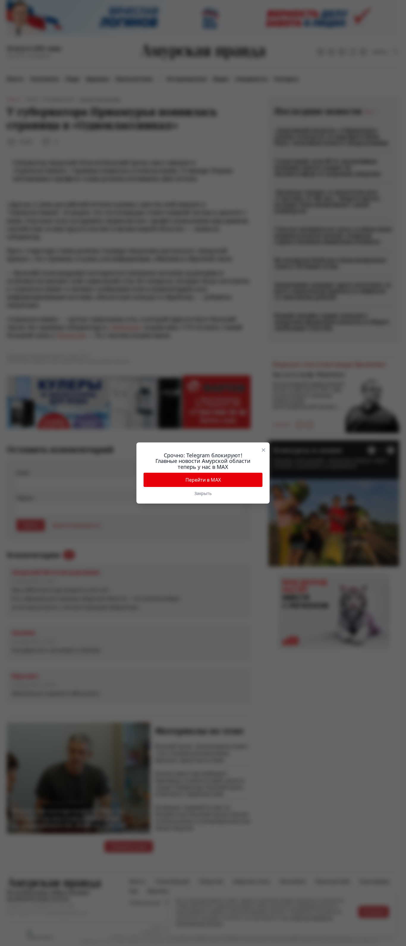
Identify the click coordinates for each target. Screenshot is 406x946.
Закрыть (203, 493)
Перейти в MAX (203, 480)
